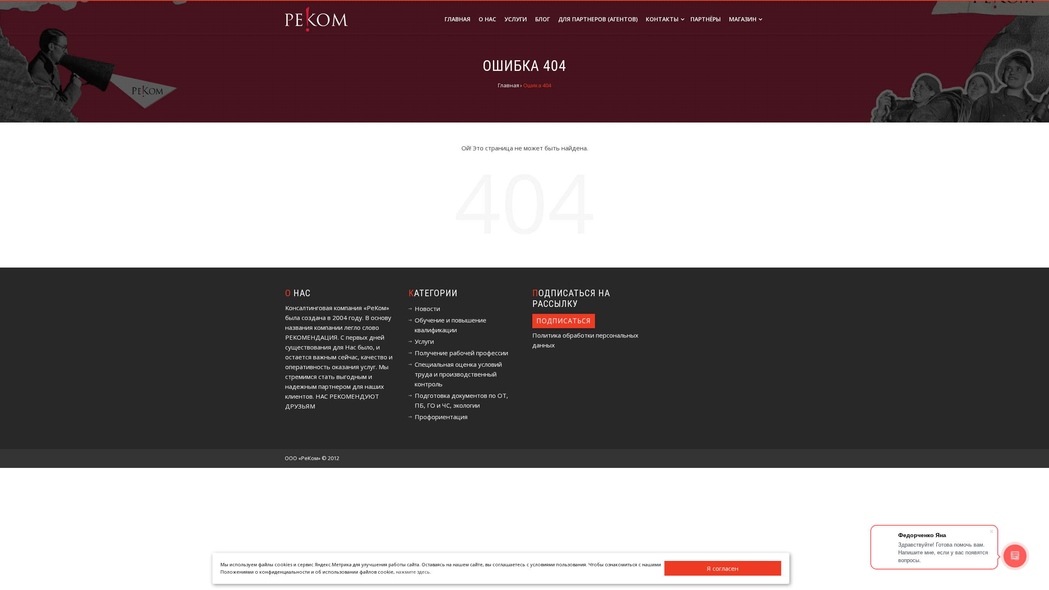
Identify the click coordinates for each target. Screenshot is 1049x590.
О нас (487, 19)
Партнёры (705, 19)
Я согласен (722, 568)
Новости (427, 308)
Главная (457, 19)
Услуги (515, 19)
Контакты (662, 19)
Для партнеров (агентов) (598, 19)
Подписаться (563, 320)
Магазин (742, 19)
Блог (542, 19)
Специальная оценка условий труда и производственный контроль (458, 374)
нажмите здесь (413, 572)
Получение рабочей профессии (461, 353)
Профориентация (441, 417)
